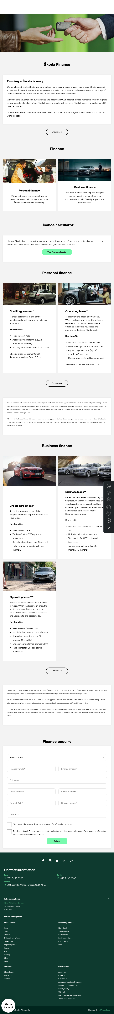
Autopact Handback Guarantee (70, 982)
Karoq (6, 951)
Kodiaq (7, 955)
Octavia (7, 935)
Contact (7, 979)
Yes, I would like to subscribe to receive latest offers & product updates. (42, 824)
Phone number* (68, 791)
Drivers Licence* (69, 803)
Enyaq (6, 961)
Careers (61, 975)
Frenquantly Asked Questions (69, 995)
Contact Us (62, 979)
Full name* (15, 780)
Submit (57, 841)
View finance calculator (57, 252)
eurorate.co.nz (93, 364)
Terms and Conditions (66, 999)
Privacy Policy (38, 834)
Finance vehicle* (17, 769)
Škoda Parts (8, 972)
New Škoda (62, 928)
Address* (14, 814)
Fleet (60, 945)
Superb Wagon (10, 941)
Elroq (6, 958)
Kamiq (6, 948)
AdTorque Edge (104, 1010)
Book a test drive (64, 938)
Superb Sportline (11, 945)
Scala (6, 931)
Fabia (6, 928)
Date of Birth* (16, 803)
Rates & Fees (35, 357)
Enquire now (57, 132)
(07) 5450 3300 (15, 878)
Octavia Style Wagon (12, 938)
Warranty (8, 975)
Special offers (63, 931)
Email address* (17, 791)
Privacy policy (26, 1010)
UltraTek (61, 992)
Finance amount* (69, 769)
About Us (62, 972)
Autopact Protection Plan (68, 985)
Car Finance (63, 941)
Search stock (63, 935)
